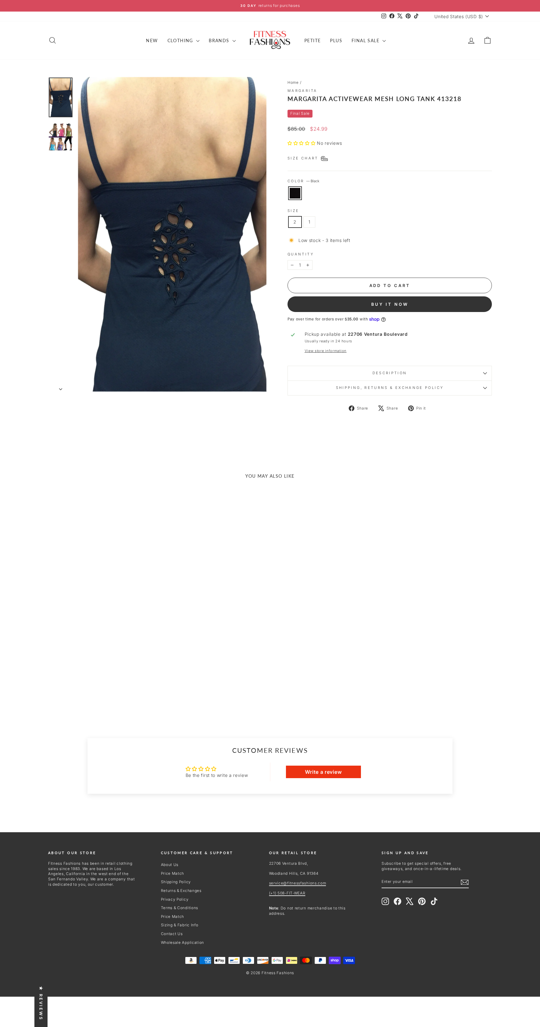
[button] (302, 143)
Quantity (301, 254)
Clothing (181, 40)
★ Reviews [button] (40, 1003)
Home (293, 82)
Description (389, 373)
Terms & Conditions (179, 907)
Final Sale (366, 40)
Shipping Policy (176, 881)
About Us (170, 864)
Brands (220, 40)
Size (293, 211)
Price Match (172, 873)
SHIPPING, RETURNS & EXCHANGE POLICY (390, 387)
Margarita (302, 90)
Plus (336, 40)
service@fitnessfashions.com (297, 883)
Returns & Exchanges (181, 890)
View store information (326, 351)
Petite (312, 40)
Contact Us (172, 933)
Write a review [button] (323, 772)
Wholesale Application (182, 942)
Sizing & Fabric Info (179, 925)
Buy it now (389, 304)
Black (295, 193)
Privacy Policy (175, 899)
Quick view (101, 663)
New (152, 40)
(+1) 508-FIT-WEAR (287, 893)
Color (303, 181)
